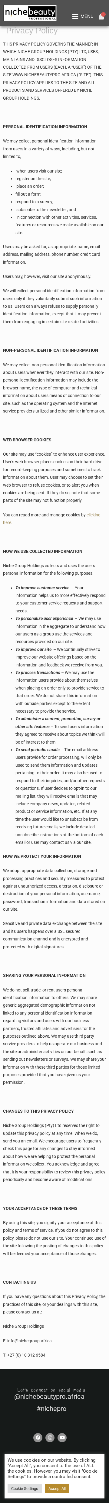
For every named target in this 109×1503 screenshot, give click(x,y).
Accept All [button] (57, 1488)
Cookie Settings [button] (24, 1488)
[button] (82, 16)
